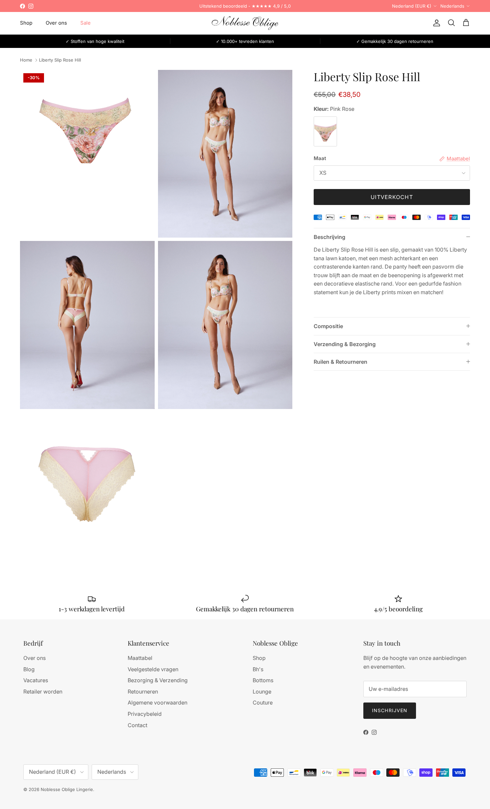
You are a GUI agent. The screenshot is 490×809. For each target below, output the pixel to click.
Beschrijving (329, 237)
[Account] (435, 23)
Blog (29, 669)
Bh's (258, 669)
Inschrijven (389, 710)
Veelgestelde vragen (153, 669)
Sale (85, 23)
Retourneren (143, 691)
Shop (26, 23)
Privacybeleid (145, 713)
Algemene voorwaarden (157, 702)
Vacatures (35, 680)
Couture (263, 702)
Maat (320, 158)
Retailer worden (42, 691)
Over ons (56, 23)
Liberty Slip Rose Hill (60, 60)
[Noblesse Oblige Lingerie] (245, 23)
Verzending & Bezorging (345, 344)
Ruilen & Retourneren (340, 361)
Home (26, 60)
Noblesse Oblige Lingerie (67, 789)
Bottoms (263, 680)
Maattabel (140, 658)
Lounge (262, 691)
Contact (137, 725)
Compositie (328, 326)
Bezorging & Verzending (158, 680)
